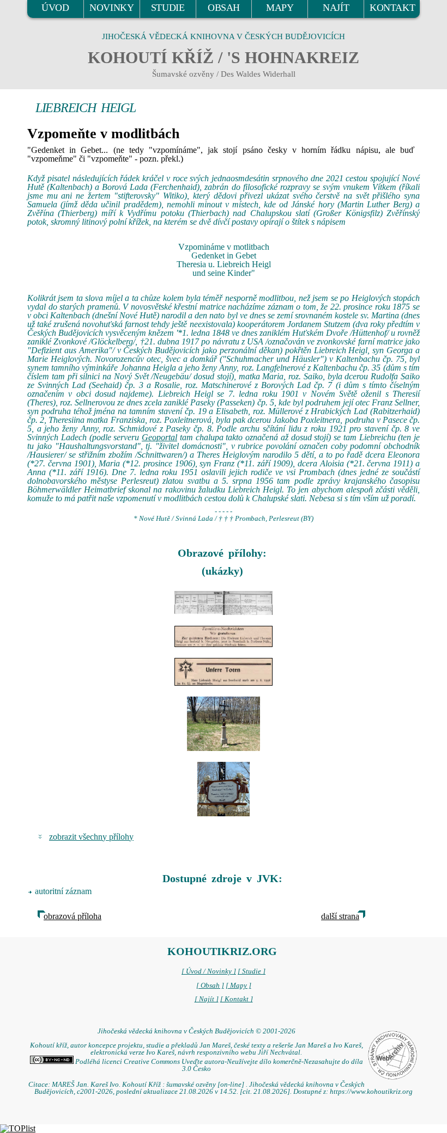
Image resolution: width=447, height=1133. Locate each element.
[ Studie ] (251, 971)
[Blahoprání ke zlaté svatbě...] (223, 636)
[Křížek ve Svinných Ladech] (223, 724)
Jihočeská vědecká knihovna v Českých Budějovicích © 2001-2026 (196, 1031)
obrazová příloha (72, 916)
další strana (340, 916)
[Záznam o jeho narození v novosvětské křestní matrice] (223, 603)
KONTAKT (392, 7)
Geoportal (159, 437)
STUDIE (168, 7)
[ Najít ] (207, 999)
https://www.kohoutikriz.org (371, 1091)
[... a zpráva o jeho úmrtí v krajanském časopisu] (223, 672)
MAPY (279, 7)
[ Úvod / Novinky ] (209, 971)
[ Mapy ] (238, 985)
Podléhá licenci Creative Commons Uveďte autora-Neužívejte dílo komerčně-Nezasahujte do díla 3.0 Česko (218, 1065)
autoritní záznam (63, 891)
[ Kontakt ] (236, 999)
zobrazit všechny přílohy (91, 836)
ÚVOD (55, 7)
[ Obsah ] (210, 985)
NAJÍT (336, 7)
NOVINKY (111, 7)
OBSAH (224, 7)
